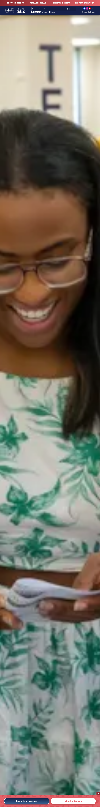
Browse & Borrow (15, 3)
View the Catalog (73, 801)
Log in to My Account (26, 801)
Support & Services (84, 3)
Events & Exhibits (61, 3)
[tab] (35, 12)
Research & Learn (38, 3)
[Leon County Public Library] (15, 10)
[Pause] (98, 793)
